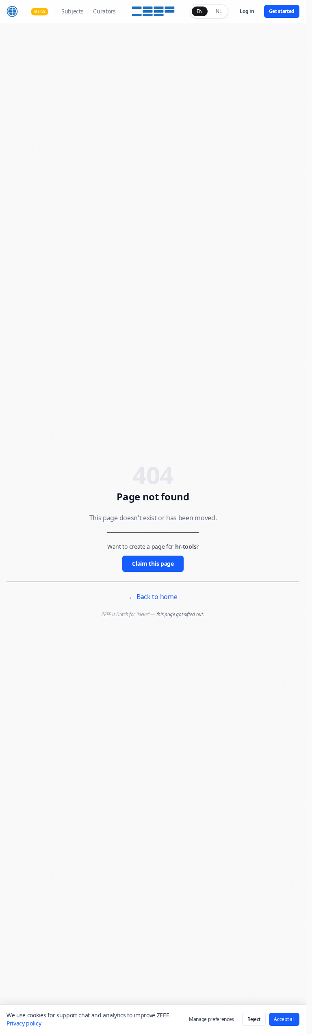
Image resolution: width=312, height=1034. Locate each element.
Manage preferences (211, 1019)
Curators (104, 11)
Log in (247, 11)
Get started (282, 11)
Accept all (284, 1019)
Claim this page (152, 563)
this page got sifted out (179, 614)
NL (218, 11)
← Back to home (153, 596)
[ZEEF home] (12, 11)
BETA (39, 11)
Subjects (72, 11)
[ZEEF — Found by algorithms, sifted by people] (153, 11)
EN (200, 11)
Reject (253, 1019)
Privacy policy (23, 1023)
